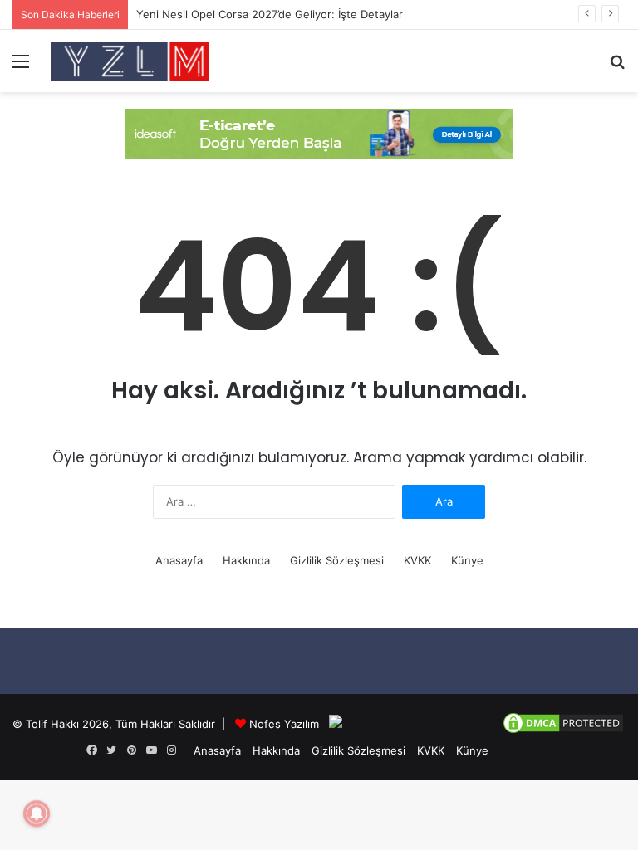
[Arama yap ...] (617, 66)
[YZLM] (130, 61)
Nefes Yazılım (284, 723)
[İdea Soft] (319, 132)
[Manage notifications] (36, 813)
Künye (467, 560)
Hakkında (246, 560)
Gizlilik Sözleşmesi (337, 560)
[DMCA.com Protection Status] (563, 731)
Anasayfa (179, 560)
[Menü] (20, 66)
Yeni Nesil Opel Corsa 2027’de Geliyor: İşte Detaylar (269, 14)
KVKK (417, 560)
